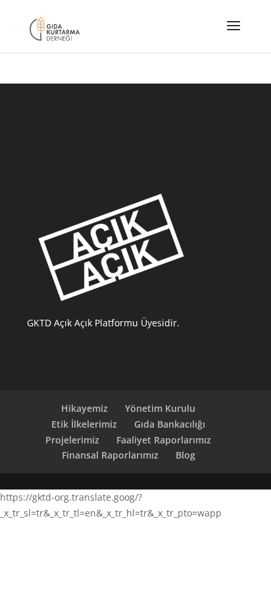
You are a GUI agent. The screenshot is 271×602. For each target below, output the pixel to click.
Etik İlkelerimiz (84, 424)
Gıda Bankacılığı (169, 424)
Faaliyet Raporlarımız (163, 440)
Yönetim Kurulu (160, 408)
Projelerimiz (72, 440)
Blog (185, 455)
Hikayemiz (84, 408)
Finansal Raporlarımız (110, 455)
